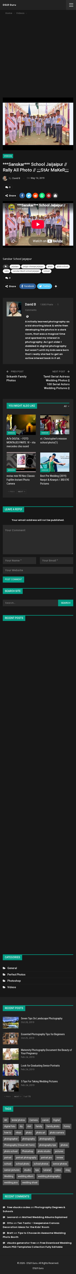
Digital (56, 1120)
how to (7, 1132)
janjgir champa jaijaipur (33, 266)
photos (64, 1145)
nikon (18, 1132)
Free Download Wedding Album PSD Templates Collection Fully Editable (37, 1245)
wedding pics (11, 1182)
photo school (62, 266)
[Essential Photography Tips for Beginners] (11, 1038)
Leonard (12, 1217)
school (47, 271)
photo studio (44, 1151)
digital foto (9, 1126)
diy (21, 1126)
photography (28, 1139)
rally (6, 271)
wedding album (25, 1176)
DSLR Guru (9, 5)
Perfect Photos (16, 974)
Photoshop (14, 980)
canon (45, 1120)
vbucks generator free (21, 1243)
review (59, 1157)
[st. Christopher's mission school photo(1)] (54, 425)
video (58, 1170)
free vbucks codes (18, 1207)
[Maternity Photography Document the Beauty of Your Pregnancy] (11, 1054)
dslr (29, 1126)
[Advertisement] (38, 55)
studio (27, 1170)
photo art (40, 1132)
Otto (10, 1223)
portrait (7, 1157)
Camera (34, 1120)
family (39, 1126)
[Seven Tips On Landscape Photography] (11, 1023)
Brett (10, 1233)
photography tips (47, 1145)
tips (37, 1170)
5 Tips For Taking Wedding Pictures (39, 1081)
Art (5, 1120)
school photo (22, 1164)
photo (50, 266)
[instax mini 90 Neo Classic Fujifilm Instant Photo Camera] (21, 462)
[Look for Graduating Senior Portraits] (11, 1070)
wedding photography (49, 1176)
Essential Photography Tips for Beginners (43, 1034)
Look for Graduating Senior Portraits (40, 1065)
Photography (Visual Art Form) (19, 1145)
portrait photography (26, 1157)
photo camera (57, 1132)
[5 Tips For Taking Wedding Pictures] (11, 1086)
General (12, 968)
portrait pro (46, 1157)
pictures (59, 1151)
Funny (67, 1126)
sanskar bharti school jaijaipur (26, 271)
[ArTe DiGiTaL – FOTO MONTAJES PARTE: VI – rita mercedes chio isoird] (21, 425)
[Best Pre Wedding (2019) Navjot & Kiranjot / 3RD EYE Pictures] (54, 462)
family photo (53, 1126)
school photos (41, 1164)
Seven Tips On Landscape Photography (41, 1018)
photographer (11, 1139)
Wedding (8, 1176)
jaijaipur (15, 266)
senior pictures (12, 1170)
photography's (46, 1139)
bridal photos (18, 1120)
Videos (8, 156)
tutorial (47, 1170)
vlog (67, 1170)
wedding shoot (29, 1182)
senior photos (60, 1164)
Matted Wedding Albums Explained (44, 1217)
